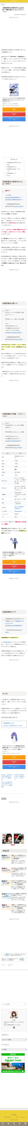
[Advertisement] (14, 33)
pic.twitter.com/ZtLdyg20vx (12, 441)
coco (14, 1020)
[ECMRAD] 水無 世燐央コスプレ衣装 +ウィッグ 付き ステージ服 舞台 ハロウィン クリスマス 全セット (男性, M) (13, 554)
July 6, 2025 (17, 447)
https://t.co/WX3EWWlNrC (12, 197)
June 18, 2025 (18, 206)
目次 (12, 159)
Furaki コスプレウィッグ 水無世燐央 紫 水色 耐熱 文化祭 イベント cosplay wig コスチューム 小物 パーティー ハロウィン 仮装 (13, 747)
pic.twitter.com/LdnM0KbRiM (13, 625)
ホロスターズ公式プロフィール (12, 725)
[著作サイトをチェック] (14, 1027)
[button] (25, 1004)
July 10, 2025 (18, 339)
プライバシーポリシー (20, 1117)
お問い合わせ (7, 1117)
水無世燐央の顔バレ (12, 166)
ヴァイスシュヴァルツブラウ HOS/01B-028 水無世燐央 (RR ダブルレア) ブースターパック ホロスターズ (13, 100)
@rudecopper (7, 642)
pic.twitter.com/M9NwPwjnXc (13, 199)
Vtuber (4, 798)
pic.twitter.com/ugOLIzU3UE (13, 332)
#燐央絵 (18, 621)
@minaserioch (18, 511)
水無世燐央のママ (11, 173)
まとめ (8, 175)
